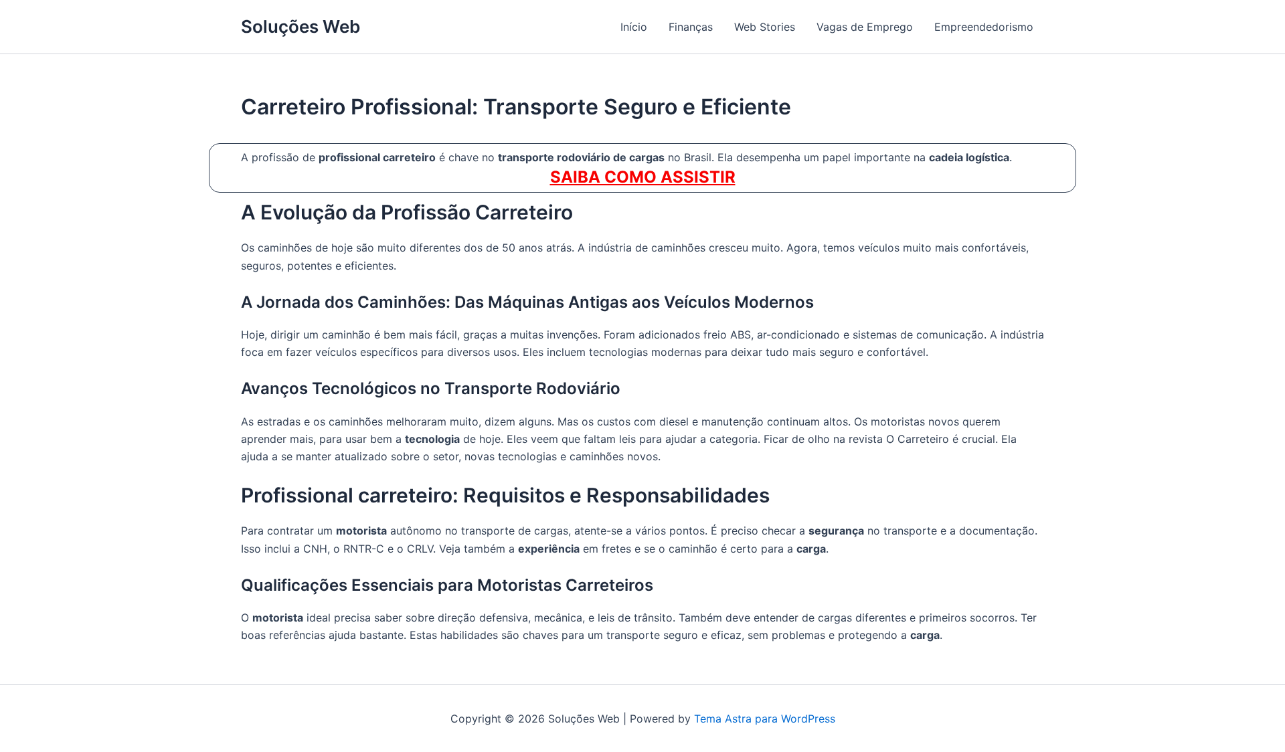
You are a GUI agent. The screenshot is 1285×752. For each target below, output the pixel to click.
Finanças (691, 26)
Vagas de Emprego (865, 26)
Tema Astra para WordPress (764, 718)
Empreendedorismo (983, 26)
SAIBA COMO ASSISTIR (643, 177)
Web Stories (764, 26)
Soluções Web (300, 26)
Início (633, 26)
